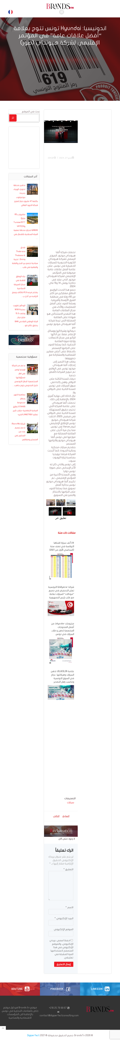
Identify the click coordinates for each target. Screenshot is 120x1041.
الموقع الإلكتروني (63, 929)
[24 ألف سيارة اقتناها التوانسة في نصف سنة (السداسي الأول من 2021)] (61, 566)
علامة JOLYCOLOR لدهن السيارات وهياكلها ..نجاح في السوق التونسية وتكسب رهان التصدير (62, 676)
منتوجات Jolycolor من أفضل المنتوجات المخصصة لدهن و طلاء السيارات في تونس (62, 628)
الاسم (69, 907)
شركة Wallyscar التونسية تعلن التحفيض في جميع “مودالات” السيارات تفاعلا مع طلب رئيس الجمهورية (61, 592)
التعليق (68, 869)
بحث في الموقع (31, 111)
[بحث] (13, 118)
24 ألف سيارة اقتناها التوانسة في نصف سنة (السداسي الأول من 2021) (61, 546)
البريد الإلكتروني (64, 918)
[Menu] (61, 12)
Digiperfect (33, 1035)
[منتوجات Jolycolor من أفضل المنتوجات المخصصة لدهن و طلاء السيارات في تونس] (61, 650)
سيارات (70, 802)
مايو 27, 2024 (65, 158)
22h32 (51, 158)
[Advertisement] (61, 207)
